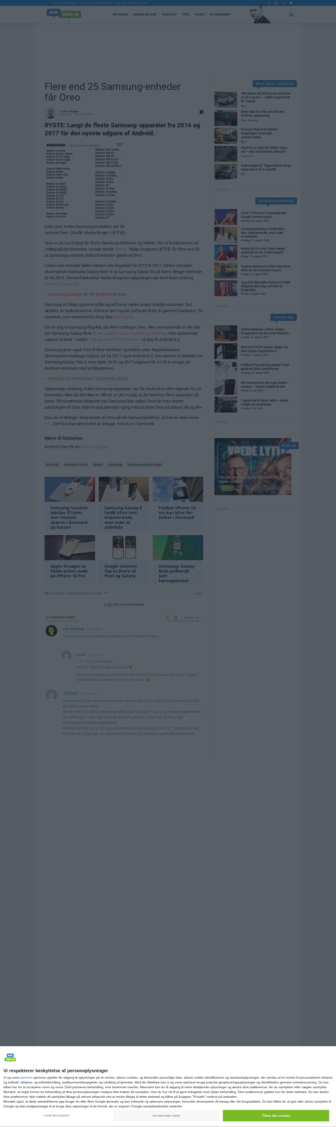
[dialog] (168, 1086)
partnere (27, 1077)
